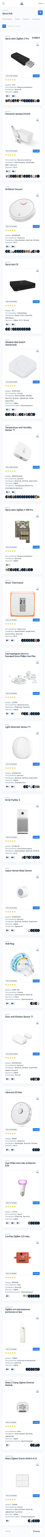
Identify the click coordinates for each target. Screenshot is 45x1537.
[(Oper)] (31, 1369)
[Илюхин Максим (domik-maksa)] (6, 569)
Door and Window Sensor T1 (19, 1016)
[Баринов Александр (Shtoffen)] (27, 1369)
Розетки (20, 992)
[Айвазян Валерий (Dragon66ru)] (38, 100)
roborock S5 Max (13, 1092)
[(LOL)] (33, 1520)
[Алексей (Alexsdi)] (33, 1369)
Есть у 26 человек (11, 1129)
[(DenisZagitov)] (9, 251)
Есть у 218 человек (11, 382)
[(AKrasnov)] (22, 569)
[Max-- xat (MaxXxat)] (22, 100)
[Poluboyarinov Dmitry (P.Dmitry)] (38, 251)
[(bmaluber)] (33, 930)
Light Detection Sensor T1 (18, 727)
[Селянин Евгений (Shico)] (6, 176)
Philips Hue (18, 707)
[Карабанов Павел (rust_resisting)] (22, 176)
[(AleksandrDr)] (31, 569)
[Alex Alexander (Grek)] (36, 1003)
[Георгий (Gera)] (29, 857)
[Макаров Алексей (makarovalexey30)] (6, 251)
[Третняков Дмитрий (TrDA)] (18, 176)
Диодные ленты (22, 705)
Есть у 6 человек (11, 1422)
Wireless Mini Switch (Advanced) (15, 343)
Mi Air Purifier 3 (12, 800)
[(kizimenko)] (27, 786)
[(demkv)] (20, 251)
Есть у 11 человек (11, 1273)
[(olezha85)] (38, 1223)
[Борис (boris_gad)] (36, 640)
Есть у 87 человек (11, 226)
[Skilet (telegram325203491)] (36, 857)
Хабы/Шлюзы (21, 313)
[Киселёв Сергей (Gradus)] (38, 1369)
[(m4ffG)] (36, 1223)
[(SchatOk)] (29, 640)
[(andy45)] (33, 1445)
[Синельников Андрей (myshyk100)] (20, 100)
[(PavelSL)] (33, 496)
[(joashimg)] (15, 176)
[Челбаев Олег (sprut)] (6, 100)
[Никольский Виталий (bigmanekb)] (9, 176)
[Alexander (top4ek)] (9, 329)
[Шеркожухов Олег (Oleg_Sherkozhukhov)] (29, 496)
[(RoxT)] (29, 569)
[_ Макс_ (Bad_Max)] (31, 414)
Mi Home (36, 240)
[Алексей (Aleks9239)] (33, 640)
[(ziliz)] (29, 786)
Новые (17, 19)
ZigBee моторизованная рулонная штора (17, 1310)
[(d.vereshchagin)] (13, 329)
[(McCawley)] (27, 100)
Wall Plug (9, 943)
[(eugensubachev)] (6, 329)
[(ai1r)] (24, 496)
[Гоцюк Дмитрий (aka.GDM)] (27, 1296)
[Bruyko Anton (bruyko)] (33, 857)
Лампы (19, 1214)
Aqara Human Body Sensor (18, 870)
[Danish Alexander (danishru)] (33, 251)
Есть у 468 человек (12, 467)
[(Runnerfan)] (22, 251)
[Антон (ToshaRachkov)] (33, 786)
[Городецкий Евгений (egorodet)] (38, 496)
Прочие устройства (24, 160)
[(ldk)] (31, 713)
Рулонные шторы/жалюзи (26, 1360)
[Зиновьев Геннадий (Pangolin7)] (22, 329)
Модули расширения (24, 87)
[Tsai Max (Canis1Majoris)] (15, 100)
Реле (18, 1285)
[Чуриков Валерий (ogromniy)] (31, 496)
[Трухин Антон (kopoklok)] (36, 100)
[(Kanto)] (18, 329)
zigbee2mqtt (24, 398)
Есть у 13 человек (11, 1495)
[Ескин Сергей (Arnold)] (13, 251)
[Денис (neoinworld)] (38, 1445)
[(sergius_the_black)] (33, 713)
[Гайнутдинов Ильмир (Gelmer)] (27, 251)
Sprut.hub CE (11, 264)
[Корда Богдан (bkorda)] (33, 1003)
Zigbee (15, 92)
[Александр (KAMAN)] (36, 1520)
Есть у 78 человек (11, 764)
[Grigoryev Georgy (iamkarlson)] (13, 496)
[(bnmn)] (38, 1079)
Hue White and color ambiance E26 (20, 1164)
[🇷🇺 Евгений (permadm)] (11, 329)
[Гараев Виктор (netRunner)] (29, 1223)
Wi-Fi (15, 167)
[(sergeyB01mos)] (29, 176)
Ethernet (26, 320)
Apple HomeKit (20, 631)
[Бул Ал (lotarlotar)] (24, 176)
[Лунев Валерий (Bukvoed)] (38, 1003)
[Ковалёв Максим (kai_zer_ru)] (20, 414)
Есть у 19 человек (11, 620)
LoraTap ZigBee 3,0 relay (17, 1236)
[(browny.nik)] (20, 176)
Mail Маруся (9, 318)
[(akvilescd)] (24, 640)
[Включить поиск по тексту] (4, 26)
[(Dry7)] (18, 251)
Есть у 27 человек (11, 1203)
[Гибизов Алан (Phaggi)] (31, 1520)
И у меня (36, 76)
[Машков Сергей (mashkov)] (24, 569)
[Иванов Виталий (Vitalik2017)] (33, 100)
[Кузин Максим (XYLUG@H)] (31, 100)
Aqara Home (9, 401)
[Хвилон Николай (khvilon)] (38, 176)
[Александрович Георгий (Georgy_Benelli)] (11, 176)
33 (9, 171)
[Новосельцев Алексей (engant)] (13, 569)
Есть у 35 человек (11, 693)
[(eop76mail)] (29, 100)
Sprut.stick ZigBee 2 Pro (17, 38)
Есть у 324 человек (12, 76)
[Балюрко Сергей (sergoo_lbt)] (13, 176)
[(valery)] (24, 713)
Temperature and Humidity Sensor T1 (18, 428)
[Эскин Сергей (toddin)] (27, 857)
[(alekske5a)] (24, 329)
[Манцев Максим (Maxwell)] (27, 414)
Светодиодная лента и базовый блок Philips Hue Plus (20, 655)
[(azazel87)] (11, 569)
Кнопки (19, 393)
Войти (41, 3)
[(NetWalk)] (29, 414)
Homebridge (30, 162)
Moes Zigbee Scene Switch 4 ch (21, 1458)
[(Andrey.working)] (18, 569)
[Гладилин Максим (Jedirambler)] (22, 496)
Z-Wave (15, 997)
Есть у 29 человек (11, 908)
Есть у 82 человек (11, 301)
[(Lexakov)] (36, 1296)
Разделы (26, 19)
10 (9, 409)
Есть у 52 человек (11, 547)
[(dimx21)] (36, 1445)
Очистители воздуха (24, 848)
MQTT (7, 165)
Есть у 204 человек (12, 1054)
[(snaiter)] (38, 1296)
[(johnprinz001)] (36, 713)
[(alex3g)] (22, 640)
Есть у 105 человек (11, 151)
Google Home (30, 631)
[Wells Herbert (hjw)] (33, 414)
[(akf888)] (31, 640)
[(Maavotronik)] (20, 496)
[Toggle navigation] (3, 3)
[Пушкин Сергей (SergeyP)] (18, 100)
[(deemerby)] (24, 786)
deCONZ (29, 396)
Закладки (36, 19)
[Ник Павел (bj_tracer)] (36, 1369)
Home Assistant (20, 162)
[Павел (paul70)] (20, 329)
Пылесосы (20, 238)
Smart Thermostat (14, 582)
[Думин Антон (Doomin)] (27, 496)
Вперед (36, 1531)
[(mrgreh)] (11, 496)
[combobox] (22, 26)
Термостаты (21, 629)
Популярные (7, 19)
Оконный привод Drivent (17, 113)
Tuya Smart (18, 1512)
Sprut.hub (18, 89)
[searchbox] (23, 26)
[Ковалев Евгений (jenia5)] (29, 329)
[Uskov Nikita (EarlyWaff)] (31, 251)
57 (9, 96)
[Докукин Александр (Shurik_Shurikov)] (9, 100)
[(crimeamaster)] (38, 640)
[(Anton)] (27, 640)
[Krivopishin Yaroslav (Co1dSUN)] (24, 414)
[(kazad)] (27, 713)
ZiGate (31, 398)
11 (8, 246)
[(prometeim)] (38, 930)
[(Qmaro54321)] (24, 100)
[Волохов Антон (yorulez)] (9, 569)
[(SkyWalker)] (27, 176)
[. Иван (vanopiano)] (9, 414)
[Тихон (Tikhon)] (27, 569)
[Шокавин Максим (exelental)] (20, 569)
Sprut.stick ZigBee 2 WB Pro (19, 509)
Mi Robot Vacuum (14, 189)
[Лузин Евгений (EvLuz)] (31, 176)
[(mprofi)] (13, 100)
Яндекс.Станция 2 (11, 1070)
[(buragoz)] (29, 1296)
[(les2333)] (27, 329)
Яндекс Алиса (20, 315)
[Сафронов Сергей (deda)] (11, 100)
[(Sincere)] (15, 569)
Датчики (20, 479)
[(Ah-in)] (15, 329)
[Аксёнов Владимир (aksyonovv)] (33, 176)
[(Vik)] (15, 251)
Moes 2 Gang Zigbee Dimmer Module (19, 1383)
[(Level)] (38, 713)
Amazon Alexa (10, 634)
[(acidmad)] (29, 1369)
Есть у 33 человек (11, 837)
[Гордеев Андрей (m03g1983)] (36, 251)
